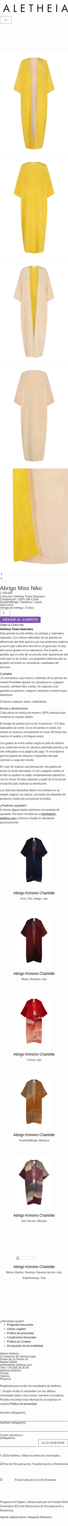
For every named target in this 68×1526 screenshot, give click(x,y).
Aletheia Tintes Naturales (29, 596)
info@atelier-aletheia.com (16, 1364)
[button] (34, 575)
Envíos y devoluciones (14, 708)
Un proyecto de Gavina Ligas (18, 1356)
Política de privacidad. (23, 1403)
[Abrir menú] (4, 38)
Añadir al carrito (20, 619)
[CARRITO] (6, 20)
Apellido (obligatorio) (13, 1422)
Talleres (5, 1376)
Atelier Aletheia (9, 1353)
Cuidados (6, 673)
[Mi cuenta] (4, 28)
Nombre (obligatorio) (12, 1412)
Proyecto (5, 1378)
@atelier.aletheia (10, 1370)
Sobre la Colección (12, 624)
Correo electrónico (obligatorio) (11, 1436)
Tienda (4, 1373)
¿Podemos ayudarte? (13, 805)
